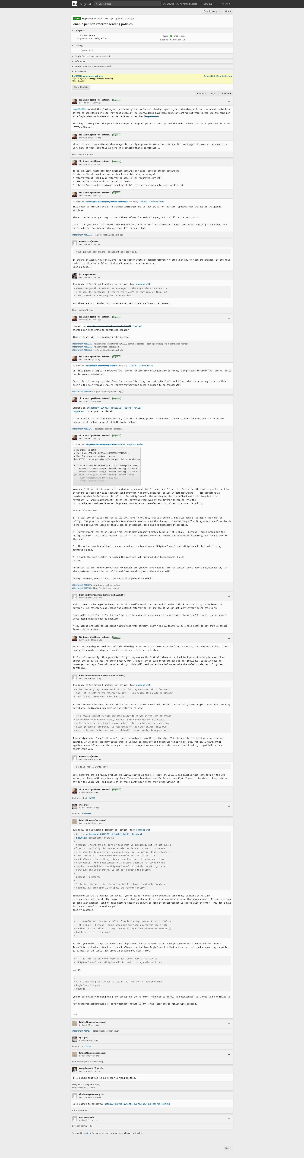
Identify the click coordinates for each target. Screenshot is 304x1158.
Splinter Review (224, 76)
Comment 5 (84, 277)
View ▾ (228, 11)
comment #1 (142, 284)
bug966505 (78, 411)
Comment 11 (84, 640)
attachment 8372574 (97, 834)
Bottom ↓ (201, 93)
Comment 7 (84, 359)
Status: (84, 50)
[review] (137, 326)
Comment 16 (84, 1097)
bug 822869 (79, 109)
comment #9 (142, 830)
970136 (87, 1046)
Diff (213, 76)
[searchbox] (127, 3)
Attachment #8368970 (82, 235)
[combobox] (127, 3)
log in (86, 1133)
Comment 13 (84, 759)
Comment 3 (84, 196)
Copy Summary (210, 11)
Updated (83, 792)
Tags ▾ (214, 93)
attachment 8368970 (98, 326)
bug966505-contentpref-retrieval (87, 76)
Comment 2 (84, 164)
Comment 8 (84, 401)
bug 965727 (151, 116)
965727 (92, 798)
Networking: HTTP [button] (98, 38)
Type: (165, 36)
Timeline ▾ (226, 93)
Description (84, 103)
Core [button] (92, 35)
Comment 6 (84, 320)
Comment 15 (84, 1071)
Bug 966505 (87, 18)
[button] (226, 3)
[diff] (127, 326)
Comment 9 (84, 438)
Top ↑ (228, 1148)
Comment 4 (84, 244)
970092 (87, 813)
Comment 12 (84, 678)
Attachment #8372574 (82, 588)
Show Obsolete (81, 87)
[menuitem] (168, 3)
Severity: (177, 40)
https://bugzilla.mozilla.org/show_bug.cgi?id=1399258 (137, 1104)
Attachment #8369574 (82, 391)
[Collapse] (229, 101)
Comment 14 (84, 823)
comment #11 (143, 685)
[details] (116, 326)
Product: (84, 35)
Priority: (164, 40)
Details (207, 76)
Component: (82, 38)
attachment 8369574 (98, 408)
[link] (107, 466)
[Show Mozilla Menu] (74, 3)
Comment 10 (84, 598)
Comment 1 (84, 138)
